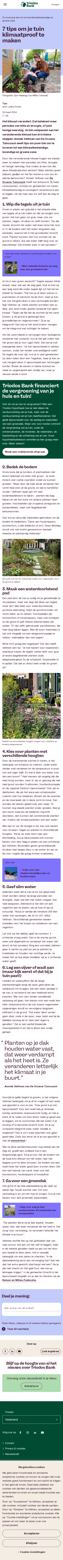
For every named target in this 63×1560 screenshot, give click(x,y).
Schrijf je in (31, 1386)
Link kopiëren (50, 1351)
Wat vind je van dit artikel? (19, 1308)
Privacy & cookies (15, 1448)
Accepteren (31, 1533)
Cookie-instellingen (32, 1552)
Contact (9, 1443)
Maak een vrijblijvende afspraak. (25, 451)
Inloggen (55, 4)
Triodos (9, 1412)
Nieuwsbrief (12, 1454)
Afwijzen (31, 1543)
